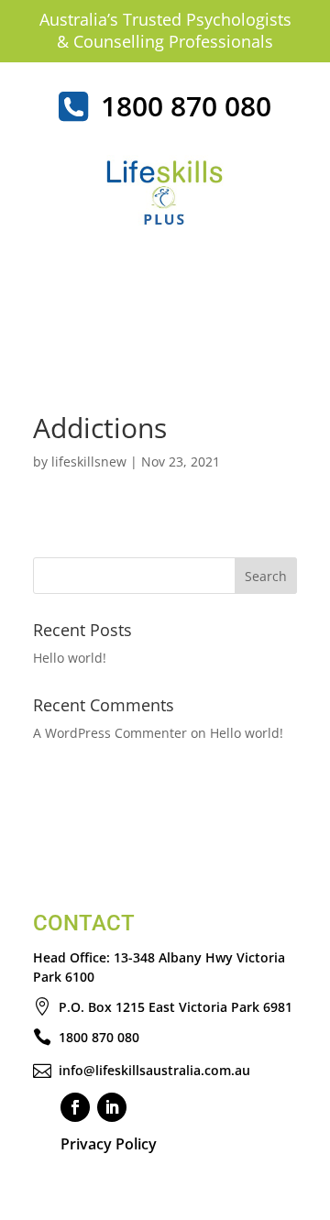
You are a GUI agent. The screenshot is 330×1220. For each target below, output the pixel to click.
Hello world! (69, 657)
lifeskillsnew (88, 461)
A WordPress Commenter (110, 733)
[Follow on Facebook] (75, 1107)
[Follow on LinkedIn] (111, 1107)
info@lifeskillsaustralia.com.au (154, 1070)
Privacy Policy (108, 1144)
